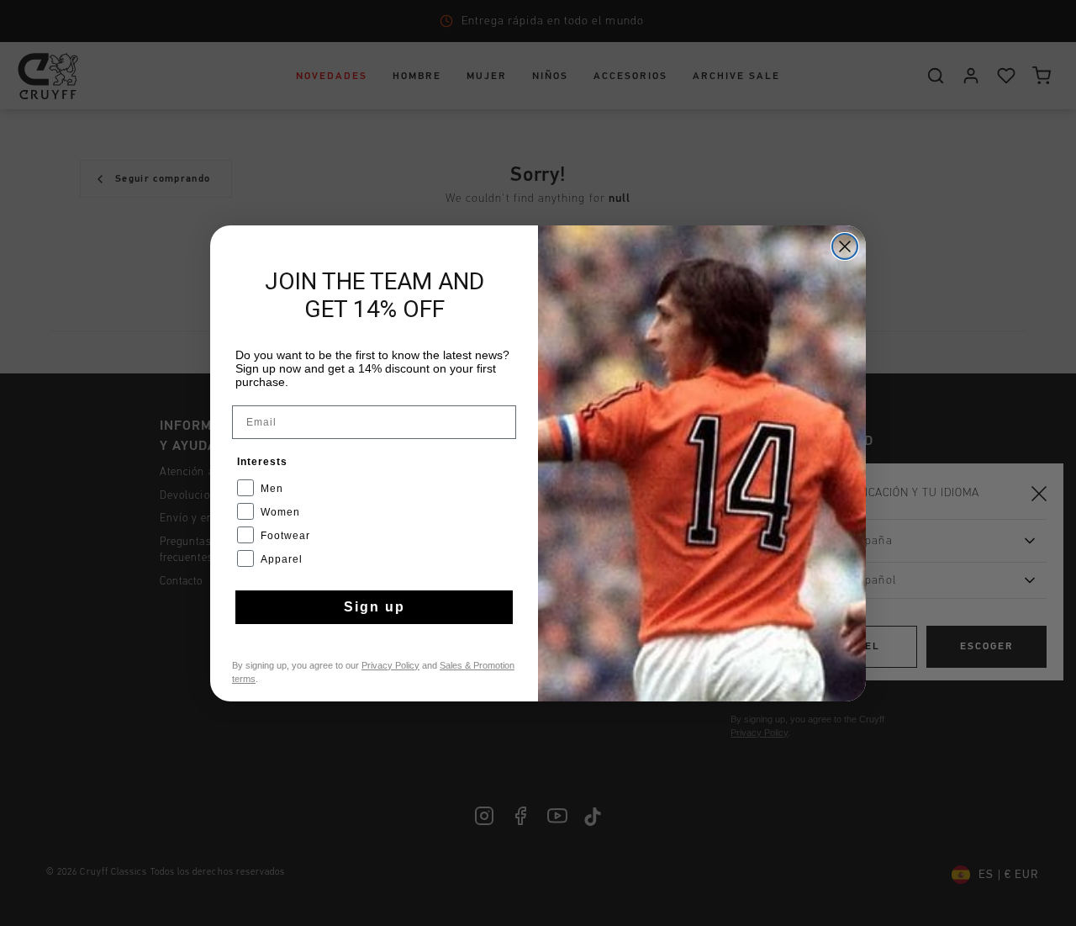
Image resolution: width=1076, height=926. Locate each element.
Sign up (374, 607)
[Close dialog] (844, 246)
